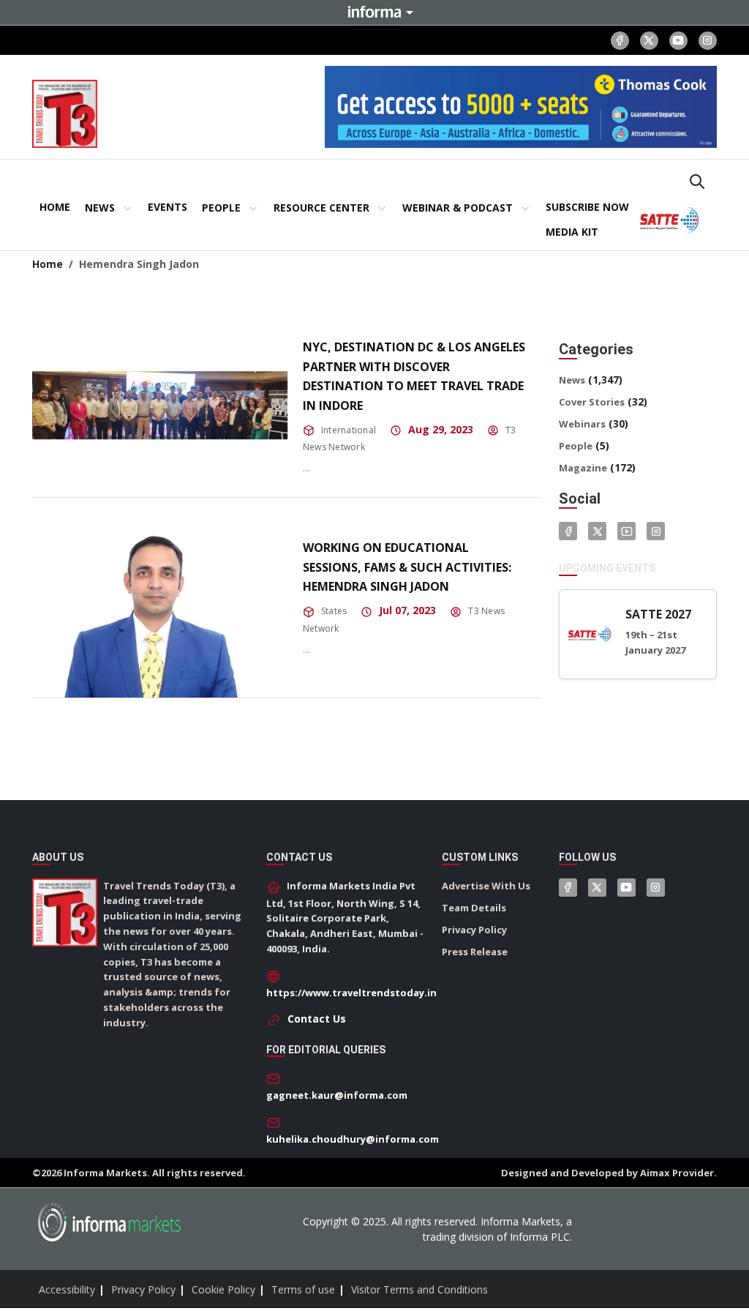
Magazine (583, 467)
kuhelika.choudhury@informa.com (352, 1139)
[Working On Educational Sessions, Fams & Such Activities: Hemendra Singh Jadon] (160, 611)
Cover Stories (592, 401)
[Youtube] (678, 40)
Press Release (475, 951)
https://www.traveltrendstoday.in (351, 992)
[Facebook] (620, 40)
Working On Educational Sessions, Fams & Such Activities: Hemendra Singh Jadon (407, 566)
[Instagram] (708, 40)
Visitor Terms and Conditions (419, 1289)
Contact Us (316, 1019)
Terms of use (303, 1289)
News (572, 379)
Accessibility (67, 1289)
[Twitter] (597, 531)
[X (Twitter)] (649, 40)
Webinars (582, 423)
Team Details (474, 907)
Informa (374, 12)
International (348, 430)
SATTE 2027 (658, 614)
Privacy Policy (474, 929)
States (334, 611)
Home (47, 264)
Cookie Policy (223, 1289)
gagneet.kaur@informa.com (336, 1095)
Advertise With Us (486, 885)
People (575, 445)
